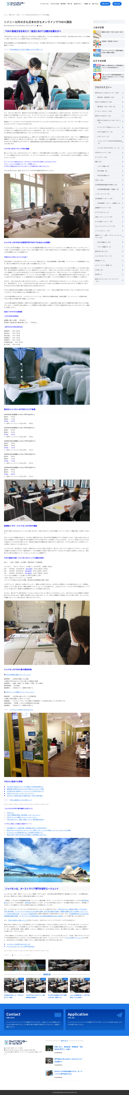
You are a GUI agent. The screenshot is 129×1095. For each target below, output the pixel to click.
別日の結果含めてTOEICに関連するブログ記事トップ (26, 49)
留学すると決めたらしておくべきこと (109, 121)
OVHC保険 (102, 171)
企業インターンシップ (104, 217)
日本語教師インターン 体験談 (109, 203)
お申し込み (117, 4)
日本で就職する (104, 242)
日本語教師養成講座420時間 (106, 185)
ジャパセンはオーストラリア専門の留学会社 (20, 946)
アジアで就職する (104, 247)
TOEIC (41, 26)
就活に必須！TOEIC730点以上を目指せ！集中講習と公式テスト (27, 835)
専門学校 (27, 903)
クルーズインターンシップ (105, 226)
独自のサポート (78, 4)
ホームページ (79, 938)
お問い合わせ (105, 4)
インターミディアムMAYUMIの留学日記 (109, 142)
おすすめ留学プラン (105, 132)
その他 (99, 270)
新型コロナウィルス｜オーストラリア (107, 280)
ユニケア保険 (103, 166)
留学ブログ (95, 4)
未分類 (99, 274)
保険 (98, 162)
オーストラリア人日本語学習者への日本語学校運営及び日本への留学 (40, 916)
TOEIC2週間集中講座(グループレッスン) (18, 675)
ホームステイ (101, 157)
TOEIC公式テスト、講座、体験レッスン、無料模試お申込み (25, 819)
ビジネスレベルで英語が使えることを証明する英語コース (25, 832)
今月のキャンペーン (103, 152)
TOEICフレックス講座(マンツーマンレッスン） (20, 692)
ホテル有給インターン (104, 221)
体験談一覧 (87, 4)
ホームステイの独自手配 (28, 914)
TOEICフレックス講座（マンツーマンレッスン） (22, 817)
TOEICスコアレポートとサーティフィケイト (20, 793)
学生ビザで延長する (104, 102)
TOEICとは (10, 813)
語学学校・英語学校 (106, 97)
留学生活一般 (102, 251)
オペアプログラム (102, 212)
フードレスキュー (103, 231)
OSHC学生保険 (103, 175)
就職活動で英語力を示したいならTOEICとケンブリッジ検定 (25, 789)
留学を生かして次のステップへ (107, 93)
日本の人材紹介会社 (13, 914)
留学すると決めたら (103, 116)
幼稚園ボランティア (103, 208)
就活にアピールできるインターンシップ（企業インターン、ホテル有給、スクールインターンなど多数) (39, 830)
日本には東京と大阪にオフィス (18, 920)
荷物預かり (100, 260)
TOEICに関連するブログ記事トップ (21, 800)
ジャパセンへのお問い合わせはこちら (21, 710)
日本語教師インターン (104, 198)
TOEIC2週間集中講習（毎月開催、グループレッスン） (24, 815)
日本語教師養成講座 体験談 (108, 189)
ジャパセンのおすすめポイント (108, 148)
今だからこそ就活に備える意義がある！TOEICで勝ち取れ (25, 796)
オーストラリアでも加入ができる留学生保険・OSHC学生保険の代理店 (37, 911)
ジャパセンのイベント (103, 256)
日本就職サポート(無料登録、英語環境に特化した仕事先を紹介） (27, 828)
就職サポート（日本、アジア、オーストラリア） (108, 236)
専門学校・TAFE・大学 (106, 106)
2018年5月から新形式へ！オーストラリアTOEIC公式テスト (25, 791)
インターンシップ (102, 194)
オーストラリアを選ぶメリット (108, 127)
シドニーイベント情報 (104, 265)
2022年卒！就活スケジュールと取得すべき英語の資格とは (25, 787)
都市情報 (63, 4)
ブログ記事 (69, 938)
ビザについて (103, 136)
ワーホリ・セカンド (104, 111)
